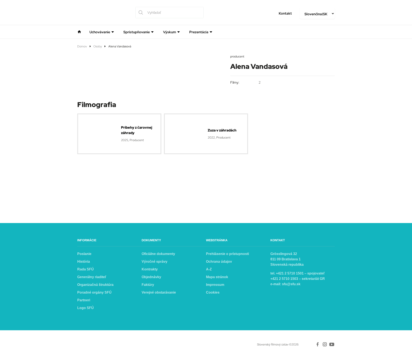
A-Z (209, 269)
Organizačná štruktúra (95, 285)
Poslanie (84, 254)
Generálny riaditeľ (91, 277)
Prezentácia (198, 32)
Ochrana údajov (219, 261)
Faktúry (148, 285)
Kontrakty (150, 269)
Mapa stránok (217, 277)
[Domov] (79, 31)
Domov (82, 46)
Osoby (97, 46)
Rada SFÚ (85, 269)
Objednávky (151, 277)
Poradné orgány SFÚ (94, 292)
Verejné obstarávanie (159, 292)
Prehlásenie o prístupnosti (227, 254)
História (83, 261)
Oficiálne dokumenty (158, 254)
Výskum (169, 32)
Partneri (83, 300)
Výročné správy (154, 261)
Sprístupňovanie (136, 32)
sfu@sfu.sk (291, 284)
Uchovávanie (99, 32)
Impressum (215, 285)
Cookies (213, 292)
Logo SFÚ (85, 308)
